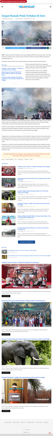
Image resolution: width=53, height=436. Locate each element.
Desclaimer (45, 422)
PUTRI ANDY (21, 168)
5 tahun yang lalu (13, 252)
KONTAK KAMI (16, 422)
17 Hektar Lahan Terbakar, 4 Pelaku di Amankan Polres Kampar (34, 166)
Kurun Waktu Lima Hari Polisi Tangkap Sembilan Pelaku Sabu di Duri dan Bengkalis (29, 255)
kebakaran (20, 159)
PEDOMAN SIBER (30, 422)
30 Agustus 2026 (29, 206)
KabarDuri (28, 429)
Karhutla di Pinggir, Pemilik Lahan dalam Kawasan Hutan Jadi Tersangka (23, 377)
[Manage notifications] (50, 433)
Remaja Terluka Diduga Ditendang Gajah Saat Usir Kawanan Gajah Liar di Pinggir (13, 79)
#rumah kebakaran (9, 159)
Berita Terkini (27, 18)
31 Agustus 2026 (29, 168)
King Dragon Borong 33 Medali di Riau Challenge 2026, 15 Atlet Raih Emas (11, 73)
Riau (34, 18)
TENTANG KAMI (7, 422)
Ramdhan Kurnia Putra (8, 18)
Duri (31, 18)
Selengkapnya (6, 334)
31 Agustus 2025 (19, 18)
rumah (31, 159)
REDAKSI (23, 422)
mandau (26, 159)
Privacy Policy (39, 422)
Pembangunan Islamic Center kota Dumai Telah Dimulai (22, 250)
